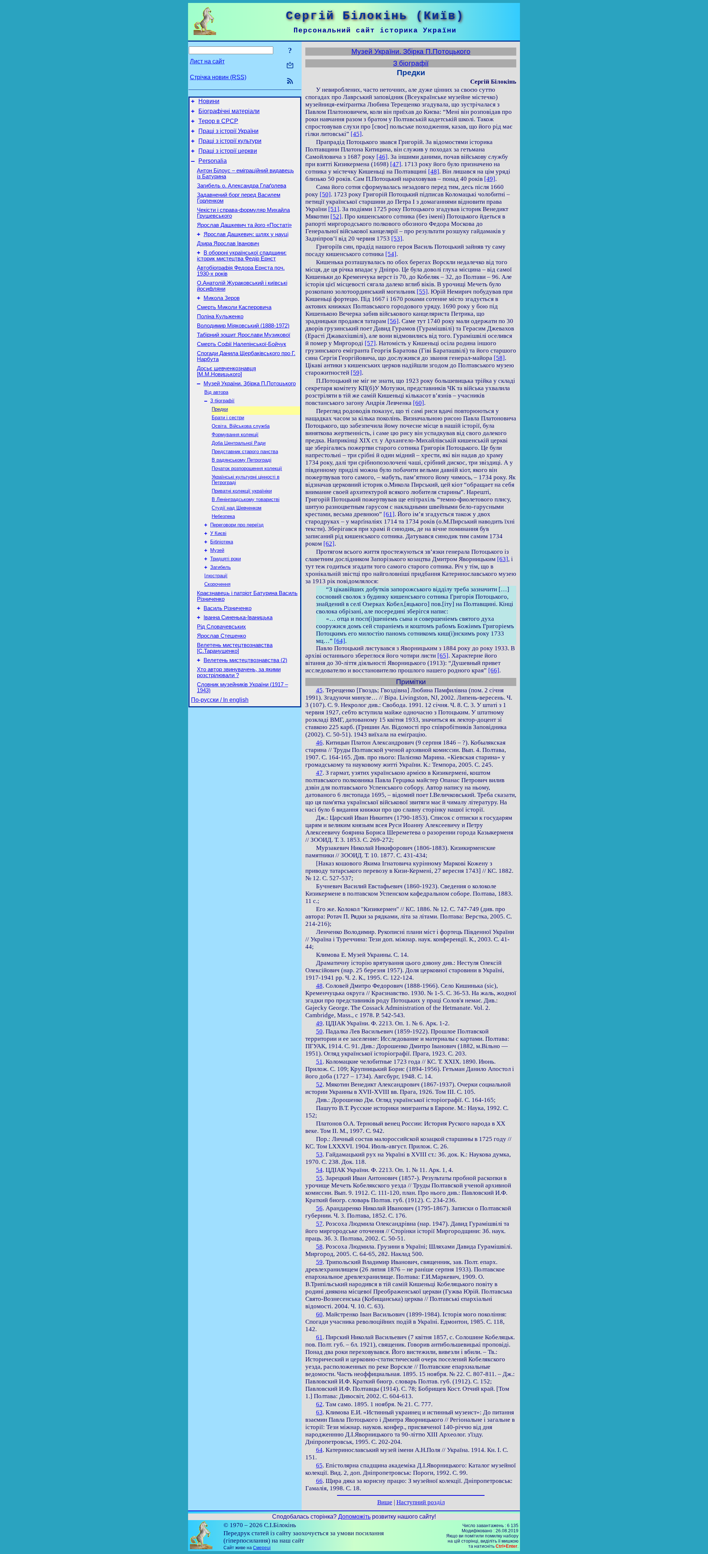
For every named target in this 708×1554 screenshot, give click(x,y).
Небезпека (223, 516)
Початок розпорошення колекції (247, 468)
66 (319, 1480)
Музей (217, 550)
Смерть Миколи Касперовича (234, 307)
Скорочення (217, 584)
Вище (384, 1502)
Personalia (212, 161)
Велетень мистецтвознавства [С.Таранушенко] (235, 648)
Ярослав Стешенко (221, 636)
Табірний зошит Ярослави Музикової (243, 335)
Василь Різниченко (227, 608)
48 (319, 985)
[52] (335, 216)
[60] (418, 402)
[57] (370, 343)
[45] (356, 133)
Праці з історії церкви (227, 151)
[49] (489, 178)
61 (319, 1337)
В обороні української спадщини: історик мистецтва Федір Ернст (242, 256)
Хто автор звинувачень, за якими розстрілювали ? (239, 672)
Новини (208, 101)
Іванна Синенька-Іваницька (238, 617)
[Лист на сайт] (290, 65)
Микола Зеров (222, 298)
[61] (389, 514)
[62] (328, 543)
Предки (220, 409)
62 (319, 1404)
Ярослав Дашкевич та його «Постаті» (244, 225)
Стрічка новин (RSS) (218, 77)
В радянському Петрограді (241, 460)
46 (319, 742)
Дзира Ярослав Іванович (228, 243)
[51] (333, 209)
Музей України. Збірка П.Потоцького (250, 383)
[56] (393, 321)
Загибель (220, 567)
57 (319, 1223)
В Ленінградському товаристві (246, 499)
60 (319, 1314)
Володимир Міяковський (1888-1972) (243, 326)
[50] (325, 194)
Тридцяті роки (225, 558)
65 (319, 1465)
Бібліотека (221, 542)
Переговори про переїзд (237, 525)
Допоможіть (354, 1516)
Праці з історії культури (229, 141)
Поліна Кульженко (220, 316)
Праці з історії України (228, 131)
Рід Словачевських (221, 627)
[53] (396, 238)
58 (319, 1246)
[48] (433, 171)
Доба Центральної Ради (239, 443)
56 (319, 1208)
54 (319, 1169)
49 (319, 1023)
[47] (395, 164)
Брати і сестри (228, 417)
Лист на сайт (207, 61)
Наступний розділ (420, 1502)
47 (319, 772)
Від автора (216, 392)
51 (319, 1061)
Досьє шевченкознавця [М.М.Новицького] (226, 371)
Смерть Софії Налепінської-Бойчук (241, 344)
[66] (493, 670)
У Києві (218, 533)
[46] (382, 156)
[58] (499, 357)
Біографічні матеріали (229, 111)
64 (319, 1449)
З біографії (222, 400)
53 (319, 1154)
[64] (339, 640)
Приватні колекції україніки (242, 491)
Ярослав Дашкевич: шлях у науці (246, 234)
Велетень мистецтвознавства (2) (245, 660)
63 (319, 1412)
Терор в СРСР (218, 121)
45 (319, 690)
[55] (422, 291)
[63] (502, 559)
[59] (356, 372)
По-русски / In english (220, 700)
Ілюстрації (216, 575)
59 (319, 1262)
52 (319, 1084)
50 (319, 1031)
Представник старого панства (245, 451)
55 (319, 1178)
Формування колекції (235, 434)
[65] (442, 655)
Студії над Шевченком (236, 508)
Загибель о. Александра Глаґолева (241, 186)
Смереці (262, 1547)
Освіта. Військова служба (241, 426)
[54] (390, 254)
